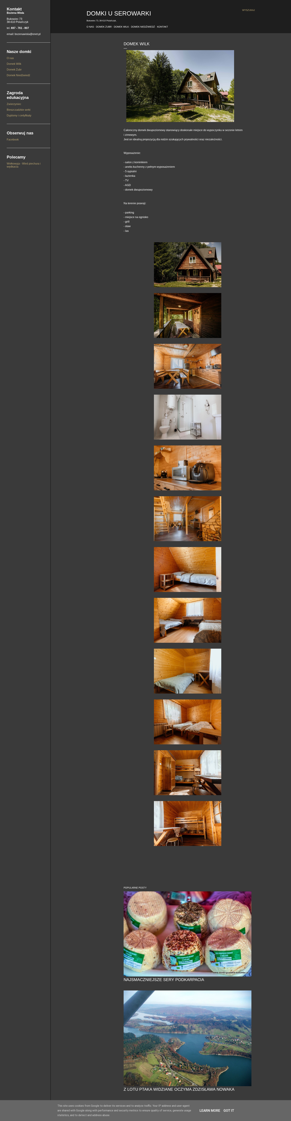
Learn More (210, 1111)
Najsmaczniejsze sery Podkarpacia (164, 979)
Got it (228, 1111)
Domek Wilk (121, 26)
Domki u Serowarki (119, 13)
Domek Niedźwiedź (143, 26)
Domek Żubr (104, 26)
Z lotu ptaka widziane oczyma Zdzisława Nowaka (179, 1089)
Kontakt (162, 26)
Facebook (13, 139)
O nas (90, 26)
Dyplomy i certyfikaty (19, 115)
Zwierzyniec (14, 104)
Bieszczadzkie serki (18, 109)
